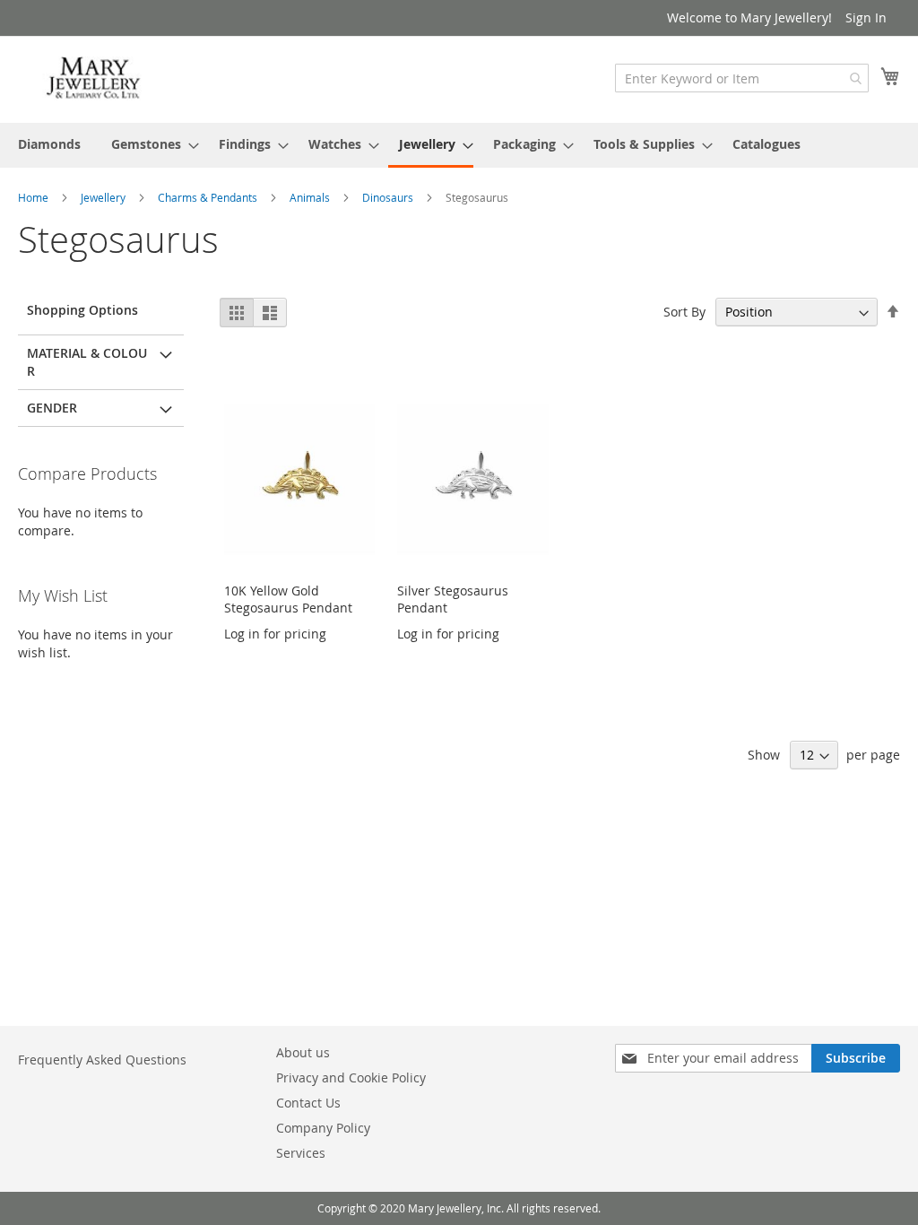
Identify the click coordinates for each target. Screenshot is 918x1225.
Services (300, 1152)
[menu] (459, 145)
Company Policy (323, 1127)
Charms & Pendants (209, 197)
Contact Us (308, 1102)
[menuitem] (49, 144)
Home (34, 197)
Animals (311, 197)
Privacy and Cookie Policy (351, 1077)
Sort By (684, 311)
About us (303, 1052)
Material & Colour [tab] (87, 361)
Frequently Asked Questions (102, 1059)
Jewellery (104, 197)
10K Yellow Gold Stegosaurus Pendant (288, 599)
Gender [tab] (52, 407)
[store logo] (94, 78)
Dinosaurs (389, 197)
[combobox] (742, 78)
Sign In (866, 17)
